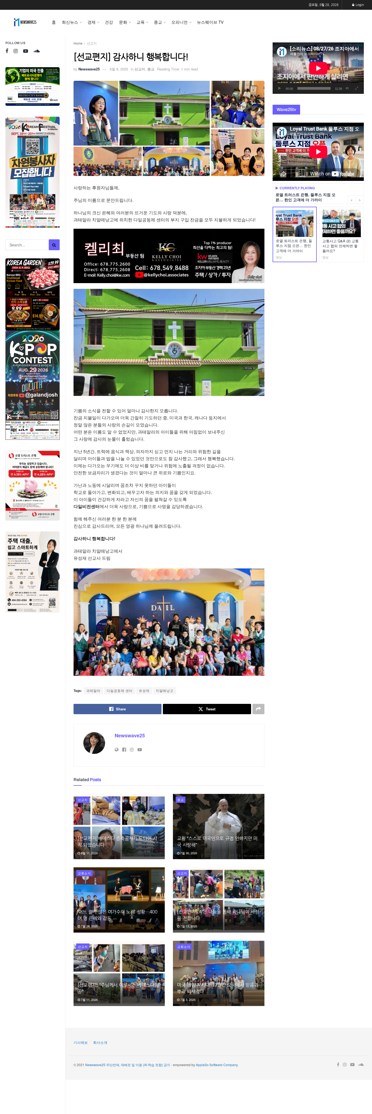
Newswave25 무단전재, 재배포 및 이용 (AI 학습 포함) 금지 (127, 1064)
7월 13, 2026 (188, 926)
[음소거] (347, 88)
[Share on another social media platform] (258, 709)
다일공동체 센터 (120, 690)
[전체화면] (356, 88)
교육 (140, 22)
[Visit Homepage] (25, 22)
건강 (109, 22)
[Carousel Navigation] (355, 199)
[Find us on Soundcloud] (36, 51)
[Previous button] (351, 199)
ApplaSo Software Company (216, 1064)
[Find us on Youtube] (25, 51)
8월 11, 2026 (89, 853)
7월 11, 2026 (89, 999)
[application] (318, 68)
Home (78, 43)
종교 (158, 22)
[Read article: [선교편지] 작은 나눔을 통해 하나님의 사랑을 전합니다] (218, 900)
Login (359, 5)
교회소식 (84, 873)
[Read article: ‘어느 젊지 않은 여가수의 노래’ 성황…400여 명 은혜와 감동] (119, 900)
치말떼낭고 (164, 690)
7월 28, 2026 (89, 926)
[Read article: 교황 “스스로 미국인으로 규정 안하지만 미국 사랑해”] (218, 826)
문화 (123, 22)
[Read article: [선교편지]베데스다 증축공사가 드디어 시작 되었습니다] (119, 826)
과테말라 (93, 690)
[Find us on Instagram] (16, 51)
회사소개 (100, 1042)
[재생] (279, 88)
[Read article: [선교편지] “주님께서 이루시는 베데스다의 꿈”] (119, 973)
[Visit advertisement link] (32, 86)
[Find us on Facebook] (6, 51)
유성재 (144, 690)
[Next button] (360, 199)
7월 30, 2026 (188, 853)
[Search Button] (54, 244)
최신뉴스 (70, 22)
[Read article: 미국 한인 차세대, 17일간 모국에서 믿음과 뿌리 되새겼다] (218, 973)
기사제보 (81, 1042)
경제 (91, 22)
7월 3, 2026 (187, 999)
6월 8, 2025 (119, 69)
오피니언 (179, 22)
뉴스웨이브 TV (210, 22)
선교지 (92, 43)
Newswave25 (89, 69)
